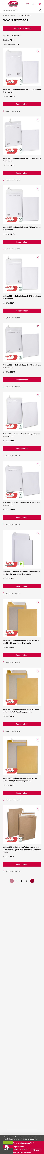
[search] (22, 10)
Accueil (5, 15)
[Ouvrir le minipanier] (39, 4)
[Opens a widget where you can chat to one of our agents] (36, 1150)
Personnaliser (22, 104)
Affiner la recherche (22, 28)
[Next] (32, 881)
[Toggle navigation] (4, 4)
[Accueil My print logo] (13, 4)
